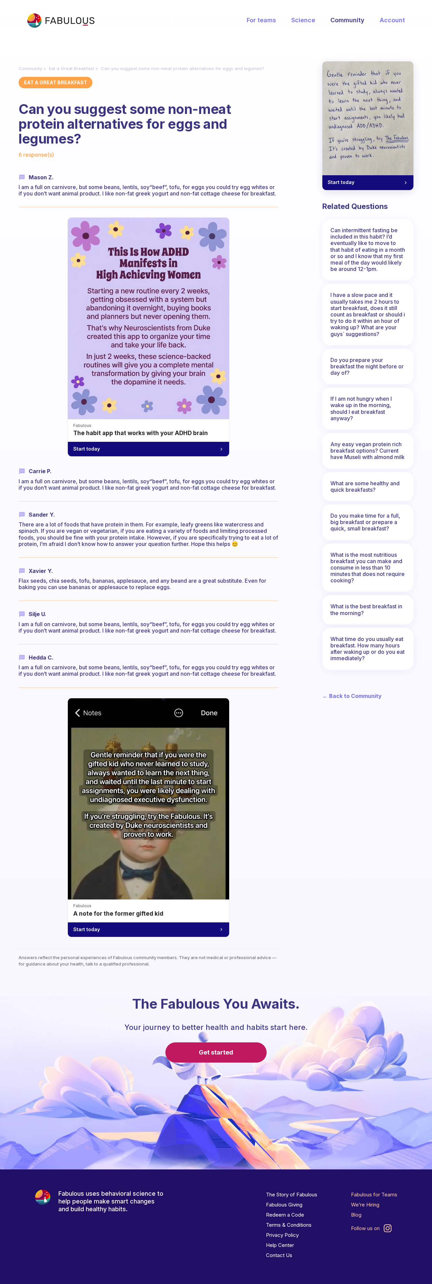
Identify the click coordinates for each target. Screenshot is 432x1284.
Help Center (280, 1245)
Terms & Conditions (289, 1225)
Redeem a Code (285, 1215)
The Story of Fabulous (291, 1194)
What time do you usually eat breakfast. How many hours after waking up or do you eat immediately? (367, 649)
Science (303, 20)
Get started (216, 1052)
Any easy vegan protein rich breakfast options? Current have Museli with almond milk (367, 450)
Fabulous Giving (284, 1204)
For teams (261, 20)
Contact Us (279, 1255)
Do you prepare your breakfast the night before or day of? (367, 366)
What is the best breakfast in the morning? (366, 609)
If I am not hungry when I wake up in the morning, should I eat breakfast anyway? (361, 408)
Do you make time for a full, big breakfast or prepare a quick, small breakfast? (365, 522)
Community (347, 20)
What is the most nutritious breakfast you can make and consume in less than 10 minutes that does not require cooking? (367, 567)
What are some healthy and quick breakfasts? (365, 486)
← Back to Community (352, 696)
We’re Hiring (365, 1204)
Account (392, 20)
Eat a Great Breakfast (71, 68)
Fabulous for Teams (374, 1194)
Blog (356, 1215)
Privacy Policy (282, 1235)
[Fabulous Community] (60, 20)
